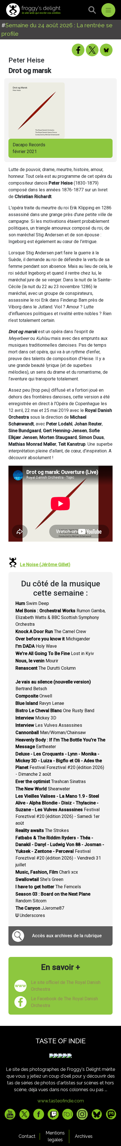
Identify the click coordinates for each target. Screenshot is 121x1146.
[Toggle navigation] (108, 10)
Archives (84, 1136)
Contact (27, 1136)
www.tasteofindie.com (60, 1101)
